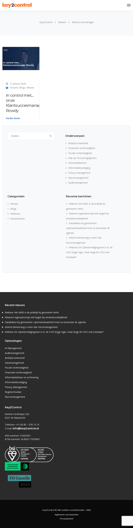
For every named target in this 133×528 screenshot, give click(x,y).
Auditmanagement (78, 182)
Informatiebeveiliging (79, 167)
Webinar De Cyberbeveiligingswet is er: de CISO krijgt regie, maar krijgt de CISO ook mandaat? (89, 252)
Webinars (15, 213)
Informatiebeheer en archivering (21, 377)
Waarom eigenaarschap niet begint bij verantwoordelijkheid (36, 317)
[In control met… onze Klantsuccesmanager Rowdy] (21, 58)
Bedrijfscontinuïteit (78, 143)
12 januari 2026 (18, 83)
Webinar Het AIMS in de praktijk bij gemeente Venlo (32, 312)
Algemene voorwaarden (67, 514)
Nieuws (30, 87)
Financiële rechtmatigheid (81, 148)
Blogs (22, 87)
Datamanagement (14, 362)
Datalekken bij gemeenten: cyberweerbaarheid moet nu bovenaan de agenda (88, 228)
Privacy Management (16, 387)
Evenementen (17, 218)
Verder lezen (13, 118)
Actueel (14, 87)
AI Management (13, 348)
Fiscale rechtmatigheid (80, 153)
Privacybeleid (66, 518)
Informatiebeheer (77, 162)
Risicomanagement (78, 177)
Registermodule (13, 391)
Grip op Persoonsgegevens (82, 158)
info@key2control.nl (25, 428)
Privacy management (79, 172)
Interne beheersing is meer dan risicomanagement (31, 327)
